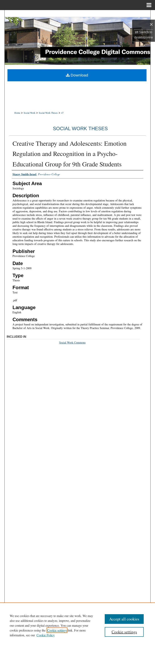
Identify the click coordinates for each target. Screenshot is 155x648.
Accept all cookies (124, 619)
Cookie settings (57, 630)
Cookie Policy (46, 635)
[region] (77, 625)
